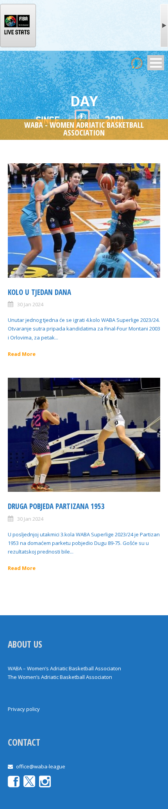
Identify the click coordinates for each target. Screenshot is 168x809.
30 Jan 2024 (30, 304)
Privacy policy (24, 709)
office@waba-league (40, 766)
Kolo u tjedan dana (39, 292)
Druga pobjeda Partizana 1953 (56, 506)
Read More (22, 353)
